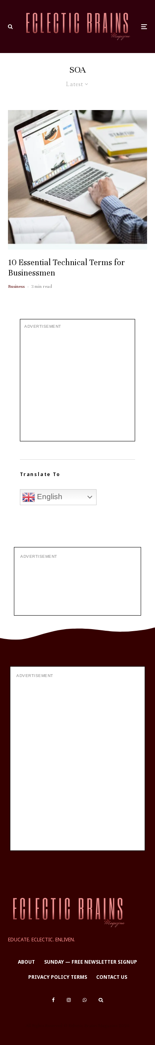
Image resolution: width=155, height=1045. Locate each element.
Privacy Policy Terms (57, 977)
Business (16, 286)
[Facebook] (53, 1000)
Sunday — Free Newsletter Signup (90, 961)
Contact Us (111, 977)
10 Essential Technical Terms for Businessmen (66, 268)
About (26, 961)
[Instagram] (69, 1000)
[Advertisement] (77, 385)
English (48, 496)
